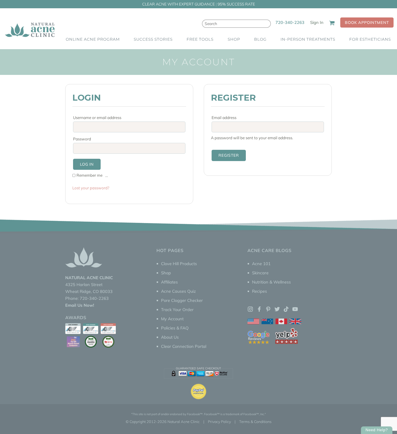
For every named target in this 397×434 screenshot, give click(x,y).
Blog (260, 39)
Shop (234, 39)
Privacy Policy (219, 421)
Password (83, 138)
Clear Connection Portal (183, 346)
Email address (225, 117)
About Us (170, 337)
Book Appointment (367, 22)
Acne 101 (261, 263)
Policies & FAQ (175, 328)
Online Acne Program (93, 39)
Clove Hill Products (179, 263)
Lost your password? (90, 187)
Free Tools (200, 39)
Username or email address (98, 117)
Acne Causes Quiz (178, 291)
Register (228, 155)
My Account (172, 318)
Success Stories (153, 39)
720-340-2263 (289, 22)
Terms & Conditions (255, 421)
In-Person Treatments (308, 39)
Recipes (259, 291)
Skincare (260, 272)
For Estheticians (370, 39)
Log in (87, 164)
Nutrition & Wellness (271, 282)
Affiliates (169, 282)
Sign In (316, 22)
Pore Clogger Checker (182, 300)
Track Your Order (177, 309)
